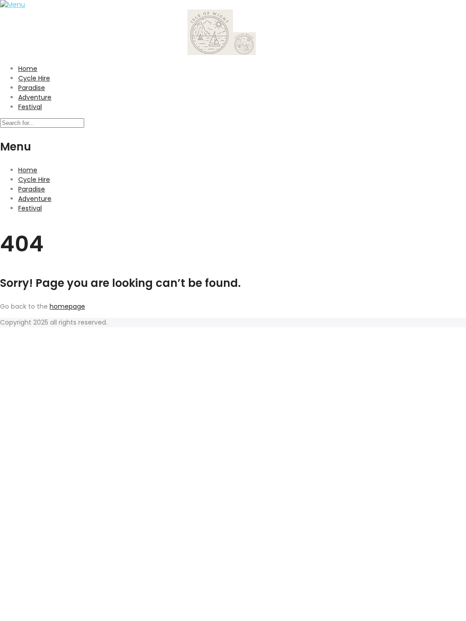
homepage (67, 306)
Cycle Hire (34, 78)
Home (27, 68)
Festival (30, 106)
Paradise (31, 87)
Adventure (34, 97)
